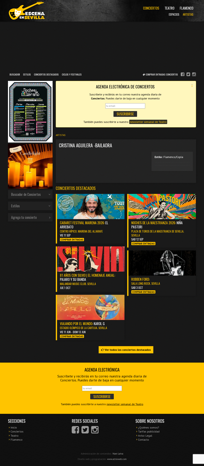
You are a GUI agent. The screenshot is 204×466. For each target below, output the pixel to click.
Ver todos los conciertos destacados (127, 350)
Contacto (143, 439)
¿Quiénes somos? (148, 427)
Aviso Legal (145, 435)
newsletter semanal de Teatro (148, 122)
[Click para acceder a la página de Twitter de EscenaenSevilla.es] (188, 75)
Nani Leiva (118, 453)
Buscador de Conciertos (26, 194)
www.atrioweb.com (117, 459)
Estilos (27, 74)
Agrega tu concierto (24, 217)
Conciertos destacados (76, 188)
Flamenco (186, 8)
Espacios (174, 14)
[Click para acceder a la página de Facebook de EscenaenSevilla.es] (182, 75)
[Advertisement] (102, 46)
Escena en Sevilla (26, 11)
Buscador (15, 74)
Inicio (14, 427)
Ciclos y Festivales (72, 74)
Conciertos (151, 8)
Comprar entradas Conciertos (161, 74)
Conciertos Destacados (46, 74)
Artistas (188, 14)
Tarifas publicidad (149, 431)
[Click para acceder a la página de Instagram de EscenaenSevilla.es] (194, 75)
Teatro (169, 8)
